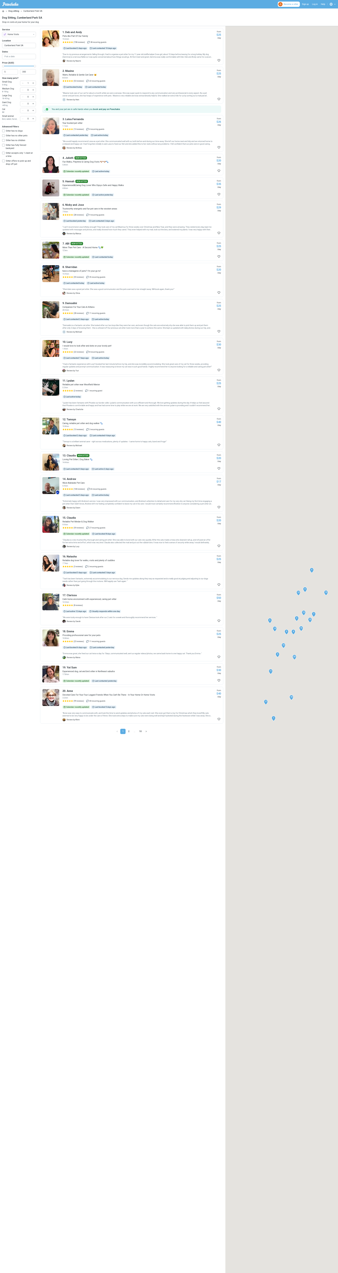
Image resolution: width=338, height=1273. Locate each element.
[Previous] (117, 731)
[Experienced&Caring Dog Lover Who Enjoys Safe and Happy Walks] (131, 188)
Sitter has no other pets (16, 135)
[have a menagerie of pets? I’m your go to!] (131, 280)
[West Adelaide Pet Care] (131, 493)
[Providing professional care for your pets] (131, 644)
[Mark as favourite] (219, 60)
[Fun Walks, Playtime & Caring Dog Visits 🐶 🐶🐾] (131, 164)
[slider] (3, 66)
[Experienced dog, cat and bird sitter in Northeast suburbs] (131, 674)
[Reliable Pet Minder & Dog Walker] (131, 532)
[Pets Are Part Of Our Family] (131, 46)
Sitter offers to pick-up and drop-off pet (18, 162)
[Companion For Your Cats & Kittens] (131, 317)
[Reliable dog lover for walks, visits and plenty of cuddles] (131, 571)
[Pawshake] (10, 4)
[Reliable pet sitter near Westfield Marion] (131, 395)
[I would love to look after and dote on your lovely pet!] (131, 356)
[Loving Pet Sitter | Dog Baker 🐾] (131, 462)
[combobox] (19, 34)
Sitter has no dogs (14, 131)
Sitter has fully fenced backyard (16, 146)
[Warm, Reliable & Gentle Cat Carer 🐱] (131, 85)
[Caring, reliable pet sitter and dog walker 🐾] (131, 432)
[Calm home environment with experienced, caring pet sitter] (131, 608)
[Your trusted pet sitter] (131, 133)
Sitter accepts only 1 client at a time (19, 154)
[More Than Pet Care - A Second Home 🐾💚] (131, 250)
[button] (273, 718)
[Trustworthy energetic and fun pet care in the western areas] (131, 219)
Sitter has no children (15, 140)
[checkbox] (3, 131)
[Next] (146, 731)
